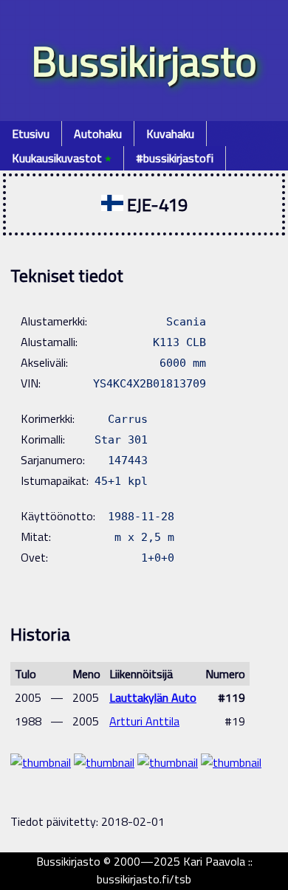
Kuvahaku (170, 133)
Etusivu (30, 133)
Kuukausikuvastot (62, 158)
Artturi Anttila (144, 721)
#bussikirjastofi (174, 158)
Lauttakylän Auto (152, 697)
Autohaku (98, 133)
